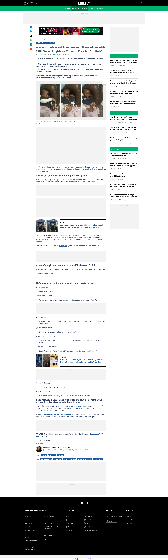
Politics (113, 189)
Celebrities (113, 107)
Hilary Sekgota (56, 54)
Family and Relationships (56, 39)
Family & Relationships (79, 8)
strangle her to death (75, 237)
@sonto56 (44, 171)
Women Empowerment (96, 8)
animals (79, 167)
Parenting (51, 455)
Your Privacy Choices (86, 559)
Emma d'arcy (98, 459)
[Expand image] (104, 83)
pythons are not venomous (56, 235)
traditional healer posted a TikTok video (55, 414)
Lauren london (46, 459)
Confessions (114, 200)
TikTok (44, 455)
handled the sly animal (75, 180)
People (67, 8)
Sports (112, 76)
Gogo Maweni (76, 406)
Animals (60, 455)
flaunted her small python (85, 169)
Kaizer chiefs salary (85, 459)
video (46, 274)
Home (38, 39)
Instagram (63, 246)
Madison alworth (70, 459)
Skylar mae (57, 459)
